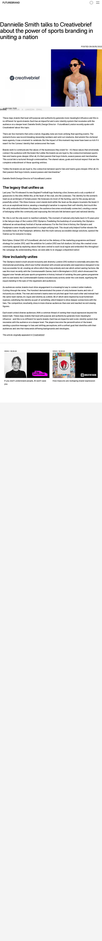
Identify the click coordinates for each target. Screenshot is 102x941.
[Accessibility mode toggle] (91, 2)
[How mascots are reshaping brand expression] (75, 365)
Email (39, 109)
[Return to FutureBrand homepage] (11, 2)
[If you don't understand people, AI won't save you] (26, 365)
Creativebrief (38, 335)
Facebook (14, 109)
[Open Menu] (97, 2)
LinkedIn (29, 109)
